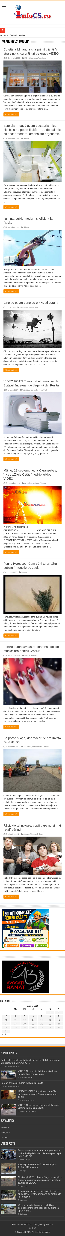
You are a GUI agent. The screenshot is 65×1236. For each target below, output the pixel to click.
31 (34, 1100)
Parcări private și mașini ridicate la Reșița (22, 1083)
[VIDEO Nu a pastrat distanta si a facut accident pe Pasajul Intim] (8, 1075)
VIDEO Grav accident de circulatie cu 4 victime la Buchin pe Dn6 (38, 1106)
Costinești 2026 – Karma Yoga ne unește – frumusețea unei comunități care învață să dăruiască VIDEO (40, 1180)
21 (41, 1024)
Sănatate (34, 390)
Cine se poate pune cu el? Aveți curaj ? (30, 302)
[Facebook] (32, 1228)
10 (6, 1020)
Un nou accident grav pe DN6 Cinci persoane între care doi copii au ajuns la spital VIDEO (38, 1208)
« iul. (4, 1034)
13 (33, 1020)
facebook (5, 1127)
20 (33, 1024)
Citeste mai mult (11, 114)
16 (59, 1020)
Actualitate (42, 58)
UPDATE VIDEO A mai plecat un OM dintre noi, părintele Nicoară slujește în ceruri (37, 1094)
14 (41, 1020)
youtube (4, 1137)
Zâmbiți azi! (33, 307)
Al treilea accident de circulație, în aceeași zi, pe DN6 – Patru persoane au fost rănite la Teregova (39, 1194)
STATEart (27, 1224)
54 (19, 1066)
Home (5, 35)
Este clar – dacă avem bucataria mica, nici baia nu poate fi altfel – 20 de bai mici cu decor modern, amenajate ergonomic (32, 130)
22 (50, 1024)
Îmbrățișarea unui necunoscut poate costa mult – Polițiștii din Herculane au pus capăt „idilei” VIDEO (39, 1153)
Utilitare (26, 138)
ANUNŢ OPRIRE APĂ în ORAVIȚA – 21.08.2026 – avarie (37, 1166)
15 (50, 1020)
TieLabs (49, 1224)
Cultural (36, 483)
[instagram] (35, 1228)
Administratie (37, 747)
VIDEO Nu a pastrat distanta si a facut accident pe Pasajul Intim (37, 1072)
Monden (43, 483)
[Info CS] (32, 12)
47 (34, 1077)
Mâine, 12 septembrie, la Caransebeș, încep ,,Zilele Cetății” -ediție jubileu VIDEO (30, 474)
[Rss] (30, 1228)
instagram (5, 1132)
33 (19, 1086)
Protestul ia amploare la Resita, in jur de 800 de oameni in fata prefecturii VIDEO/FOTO (30, 1061)
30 (35, 1111)
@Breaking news (30, 58)
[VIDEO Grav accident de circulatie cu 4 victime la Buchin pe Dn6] (8, 1109)
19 (24, 1024)
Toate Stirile (24, 307)
